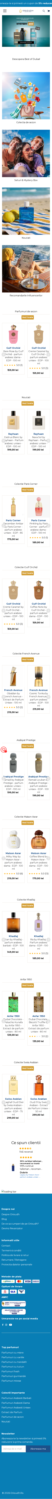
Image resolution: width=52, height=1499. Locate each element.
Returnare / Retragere (14, 1260)
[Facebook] (3, 1325)
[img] (25, 1148)
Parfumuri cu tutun (13, 1366)
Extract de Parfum (12, 1412)
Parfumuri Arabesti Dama (16, 1403)
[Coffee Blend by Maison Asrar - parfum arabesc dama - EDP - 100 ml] (38, 840)
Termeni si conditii (11, 1250)
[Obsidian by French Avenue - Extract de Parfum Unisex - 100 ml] (13, 676)
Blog (4, 1219)
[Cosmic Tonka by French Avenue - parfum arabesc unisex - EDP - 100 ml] (38, 676)
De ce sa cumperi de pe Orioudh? (20, 1223)
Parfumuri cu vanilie (13, 1357)
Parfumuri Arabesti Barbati (16, 1398)
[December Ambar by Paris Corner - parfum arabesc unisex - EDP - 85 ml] (13, 507)
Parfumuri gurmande (14, 1376)
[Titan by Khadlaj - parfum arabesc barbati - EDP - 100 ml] (13, 922)
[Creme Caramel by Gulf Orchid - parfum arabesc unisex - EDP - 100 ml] (39, 334)
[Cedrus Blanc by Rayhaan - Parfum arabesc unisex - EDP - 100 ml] (13, 420)
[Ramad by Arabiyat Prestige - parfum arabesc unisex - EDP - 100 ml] (13, 763)
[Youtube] (10, 1325)
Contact (6, 1245)
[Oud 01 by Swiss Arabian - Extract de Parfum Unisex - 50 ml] (38, 1085)
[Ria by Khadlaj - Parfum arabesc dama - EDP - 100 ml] (38, 922)
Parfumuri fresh (10, 1371)
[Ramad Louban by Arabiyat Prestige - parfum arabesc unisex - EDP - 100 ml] (38, 763)
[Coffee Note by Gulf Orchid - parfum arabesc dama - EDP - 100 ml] (38, 590)
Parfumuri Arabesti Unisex (16, 1407)
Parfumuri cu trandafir (14, 1362)
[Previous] (4, 354)
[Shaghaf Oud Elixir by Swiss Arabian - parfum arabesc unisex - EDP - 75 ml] (13, 1085)
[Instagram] (6, 1325)
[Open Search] (44, 11)
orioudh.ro (17, 1493)
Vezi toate (27, 317)
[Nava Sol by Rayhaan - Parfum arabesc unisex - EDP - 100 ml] (38, 420)
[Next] (48, 354)
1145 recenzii (26, 1152)
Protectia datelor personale (17, 1264)
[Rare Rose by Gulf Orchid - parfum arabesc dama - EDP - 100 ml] (13, 334)
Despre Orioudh (11, 1214)
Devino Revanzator (12, 1228)
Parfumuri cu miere (13, 1352)
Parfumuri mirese (11, 1381)
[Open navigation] (7, 10)
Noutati (6, 1421)
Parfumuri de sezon (13, 1417)
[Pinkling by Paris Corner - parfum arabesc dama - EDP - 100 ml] (38, 507)
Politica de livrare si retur (15, 1255)
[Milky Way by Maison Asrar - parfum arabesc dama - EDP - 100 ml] (13, 840)
